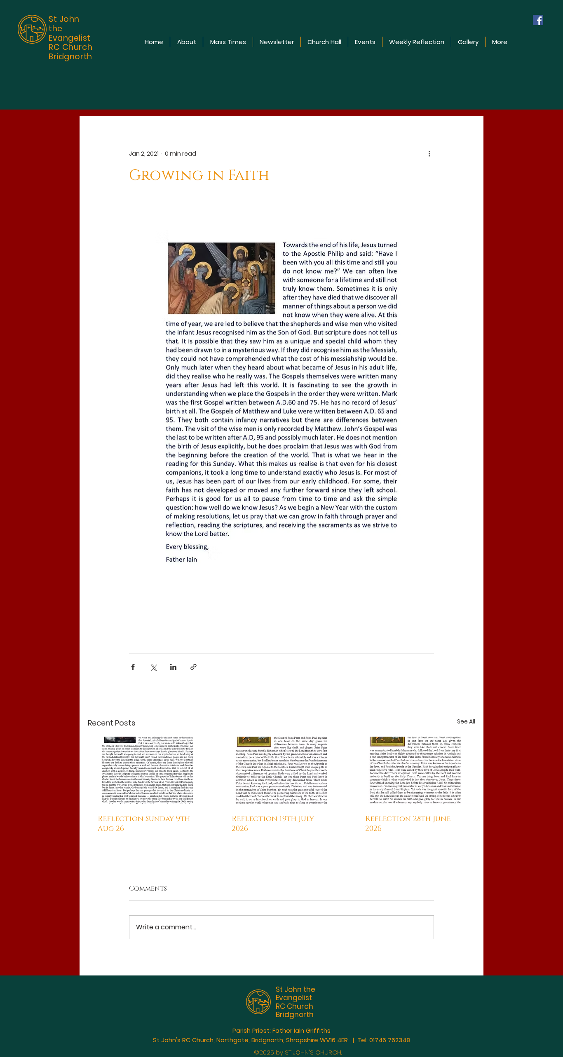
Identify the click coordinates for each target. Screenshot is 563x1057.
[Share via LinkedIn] (173, 667)
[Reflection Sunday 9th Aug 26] (148, 770)
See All (466, 721)
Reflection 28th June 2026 (407, 824)
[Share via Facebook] (133, 667)
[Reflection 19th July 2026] (282, 770)
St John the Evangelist (295, 994)
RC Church (294, 1006)
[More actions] (429, 154)
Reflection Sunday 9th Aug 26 (144, 824)
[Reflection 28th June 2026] (415, 770)
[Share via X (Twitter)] (153, 667)
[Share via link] (193, 667)
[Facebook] (538, 20)
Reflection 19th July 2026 (273, 824)
